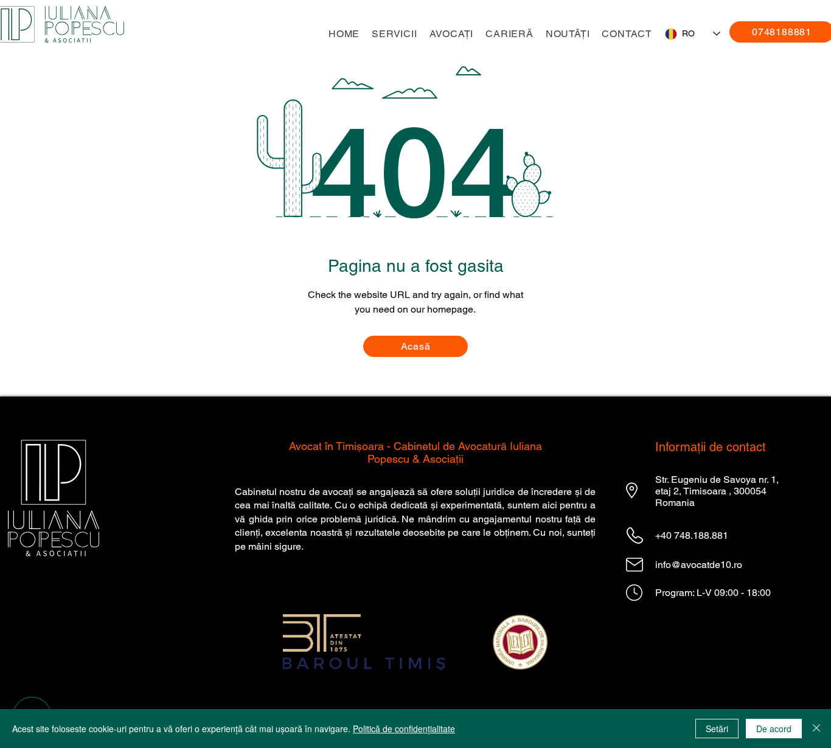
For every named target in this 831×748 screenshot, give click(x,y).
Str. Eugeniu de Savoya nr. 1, (717, 479)
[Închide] (816, 728)
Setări (717, 728)
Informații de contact (710, 447)
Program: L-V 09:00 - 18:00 (713, 592)
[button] (394, 34)
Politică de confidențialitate (404, 728)
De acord (773, 728)
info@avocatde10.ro (698, 564)
